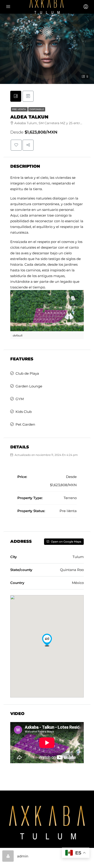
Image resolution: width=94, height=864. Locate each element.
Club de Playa (27, 373)
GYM (20, 399)
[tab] (15, 96)
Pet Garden (25, 424)
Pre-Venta (19, 109)
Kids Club (24, 411)
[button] (47, 640)
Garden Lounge (29, 386)
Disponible (36, 109)
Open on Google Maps (65, 541)
